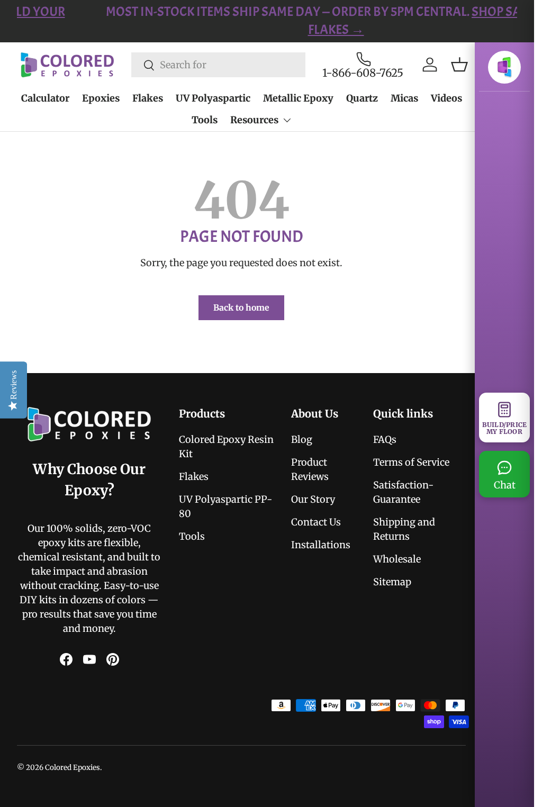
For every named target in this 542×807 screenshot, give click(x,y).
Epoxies (101, 98)
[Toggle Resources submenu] (287, 120)
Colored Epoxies (72, 767)
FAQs (384, 439)
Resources (254, 120)
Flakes (147, 98)
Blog (301, 439)
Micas (404, 98)
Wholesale (397, 559)
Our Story (313, 499)
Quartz (362, 98)
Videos (446, 98)
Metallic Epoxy (298, 98)
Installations (320, 545)
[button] (459, 64)
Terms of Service (411, 462)
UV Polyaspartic (213, 98)
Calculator (45, 98)
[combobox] (218, 64)
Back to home (241, 307)
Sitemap (392, 582)
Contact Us (316, 522)
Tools (205, 120)
